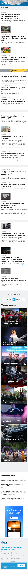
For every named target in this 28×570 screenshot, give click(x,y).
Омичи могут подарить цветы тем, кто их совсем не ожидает (13, 58)
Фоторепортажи (8, 305)
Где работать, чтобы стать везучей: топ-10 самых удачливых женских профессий (13, 173)
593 (17, 300)
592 (14, 300)
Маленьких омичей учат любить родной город (12, 117)
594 (20, 300)
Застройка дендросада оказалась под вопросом (13, 185)
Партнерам (7, 547)
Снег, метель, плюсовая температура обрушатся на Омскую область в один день (13, 280)
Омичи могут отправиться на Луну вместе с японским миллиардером (13, 100)
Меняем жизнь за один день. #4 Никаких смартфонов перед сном (13, 234)
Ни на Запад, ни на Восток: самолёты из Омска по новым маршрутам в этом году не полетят (13, 259)
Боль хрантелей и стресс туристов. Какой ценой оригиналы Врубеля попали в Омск (13, 479)
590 (8, 300)
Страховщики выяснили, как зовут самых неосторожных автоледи (13, 154)
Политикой (5, 567)
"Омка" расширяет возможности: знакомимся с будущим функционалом (12, 205)
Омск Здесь (5, 3)
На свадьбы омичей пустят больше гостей (13, 77)
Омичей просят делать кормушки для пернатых (13, 88)
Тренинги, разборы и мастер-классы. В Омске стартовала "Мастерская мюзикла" (12, 485)
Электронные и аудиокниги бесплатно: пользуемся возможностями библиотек (11, 16)
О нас (2, 547)
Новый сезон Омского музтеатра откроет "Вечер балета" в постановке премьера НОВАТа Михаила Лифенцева (14, 493)
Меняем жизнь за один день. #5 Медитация (12, 137)
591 (11, 300)
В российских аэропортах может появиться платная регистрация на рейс (13, 38)
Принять (21, 565)
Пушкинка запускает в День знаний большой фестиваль (12, 499)
